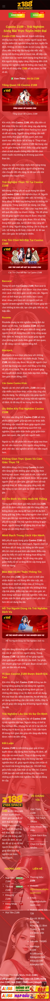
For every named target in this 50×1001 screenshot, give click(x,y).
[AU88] (25, 989)
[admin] (25, 5)
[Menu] (3, 6)
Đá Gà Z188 (33, 78)
